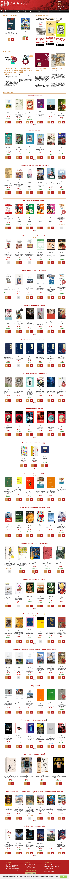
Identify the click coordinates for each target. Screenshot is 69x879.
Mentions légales (49, 864)
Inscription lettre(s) (31, 873)
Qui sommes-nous (49, 868)
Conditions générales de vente (52, 866)
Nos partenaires (48, 869)
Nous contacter (61, 224)
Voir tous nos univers (50, 871)
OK (63, 876)
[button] (64, 111)
